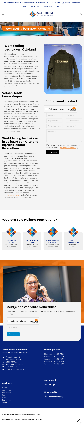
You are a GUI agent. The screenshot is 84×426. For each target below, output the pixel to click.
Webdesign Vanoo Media (11, 419)
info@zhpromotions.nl (72, 2)
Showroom (48, 6)
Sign (4, 398)
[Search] (80, 14)
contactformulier (13, 195)
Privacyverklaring (28, 419)
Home (25, 6)
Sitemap (39, 419)
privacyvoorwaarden (68, 148)
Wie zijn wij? (35, 6)
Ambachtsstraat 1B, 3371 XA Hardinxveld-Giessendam (26, 2)
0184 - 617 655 (55, 2)
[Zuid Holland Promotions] (42, 14)
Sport (4, 395)
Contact (58, 6)
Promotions (6, 400)
